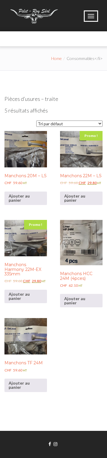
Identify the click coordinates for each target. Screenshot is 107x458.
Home (56, 58)
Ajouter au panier (19, 198)
